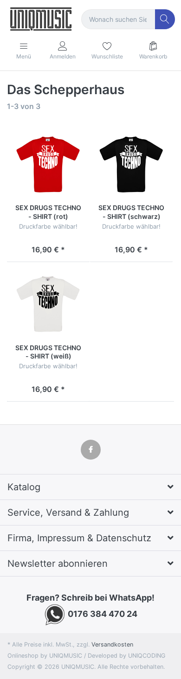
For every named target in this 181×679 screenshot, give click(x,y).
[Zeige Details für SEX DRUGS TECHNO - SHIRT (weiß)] (48, 303)
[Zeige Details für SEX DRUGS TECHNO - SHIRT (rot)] (48, 163)
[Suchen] (165, 19)
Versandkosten (112, 644)
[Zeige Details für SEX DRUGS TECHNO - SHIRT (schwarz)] (131, 163)
